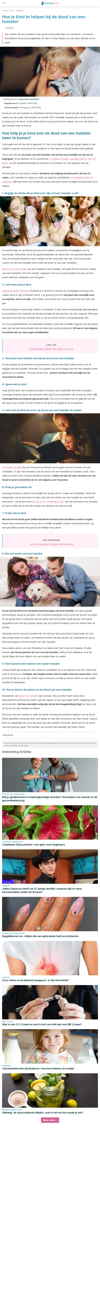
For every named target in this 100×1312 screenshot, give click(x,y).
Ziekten (6, 886)
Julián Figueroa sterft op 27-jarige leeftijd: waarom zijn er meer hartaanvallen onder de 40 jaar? (42, 890)
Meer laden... (50, 1120)
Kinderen (20, 11)
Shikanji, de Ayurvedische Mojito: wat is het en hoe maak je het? (42, 1112)
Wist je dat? (7, 1022)
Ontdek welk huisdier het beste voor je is (51, 349)
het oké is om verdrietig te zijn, (47, 501)
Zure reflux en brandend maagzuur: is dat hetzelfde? (35, 980)
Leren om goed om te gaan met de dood (51, 544)
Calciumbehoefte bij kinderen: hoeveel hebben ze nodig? (38, 1068)
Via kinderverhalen (12, 467)
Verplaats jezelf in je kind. (15, 290)
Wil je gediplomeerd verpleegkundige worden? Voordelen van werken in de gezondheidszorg (49, 799)
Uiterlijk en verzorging (13, 794)
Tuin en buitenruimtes (12, 842)
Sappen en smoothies (12, 1110)
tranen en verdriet (28, 695)
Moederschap (8, 11)
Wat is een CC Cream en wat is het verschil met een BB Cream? (42, 1024)
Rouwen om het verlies (14, 269)
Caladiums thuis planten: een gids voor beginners (33, 844)
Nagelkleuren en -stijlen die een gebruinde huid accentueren (40, 936)
